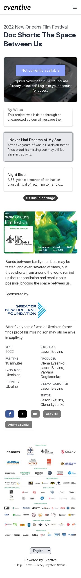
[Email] (35, 414)
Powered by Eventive (41, 560)
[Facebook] (9, 414)
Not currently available (40, 70)
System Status (55, 565)
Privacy (39, 565)
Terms (28, 565)
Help (19, 565)
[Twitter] (22, 414)
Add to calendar (18, 424)
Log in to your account (55, 86)
